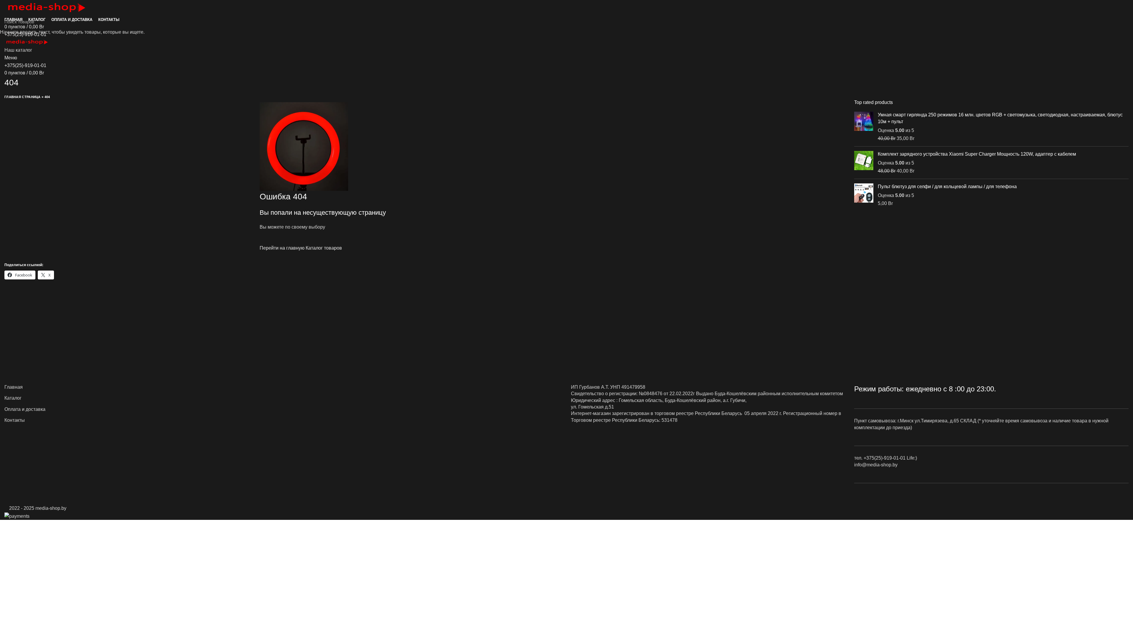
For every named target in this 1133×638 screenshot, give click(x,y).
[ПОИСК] (1125, 21)
